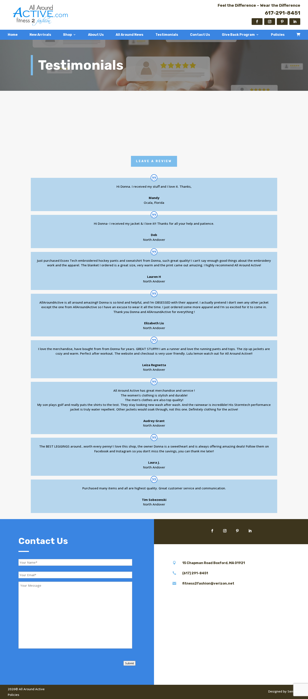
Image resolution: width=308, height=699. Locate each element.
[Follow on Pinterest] (282, 21)
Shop (67, 35)
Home (13, 35)
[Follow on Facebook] (257, 21)
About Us (96, 35)
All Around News (129, 35)
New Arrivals (40, 35)
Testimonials (166, 35)
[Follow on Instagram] (269, 21)
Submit (129, 663)
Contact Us (200, 35)
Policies (278, 35)
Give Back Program (238, 35)
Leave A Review (154, 161)
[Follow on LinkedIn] (294, 21)
